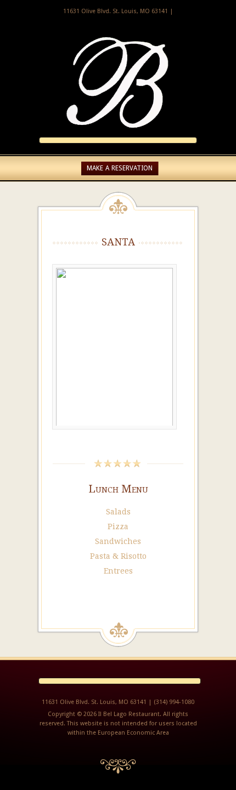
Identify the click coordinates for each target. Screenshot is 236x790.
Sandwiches (118, 541)
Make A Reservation (120, 168)
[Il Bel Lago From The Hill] (118, 131)
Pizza (118, 526)
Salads (118, 511)
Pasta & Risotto (118, 556)
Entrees (118, 570)
